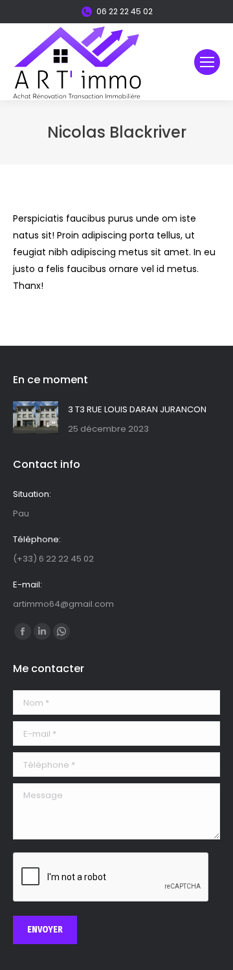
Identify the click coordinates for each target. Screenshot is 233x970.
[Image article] (35, 417)
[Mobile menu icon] (207, 62)
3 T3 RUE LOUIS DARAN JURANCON (137, 409)
